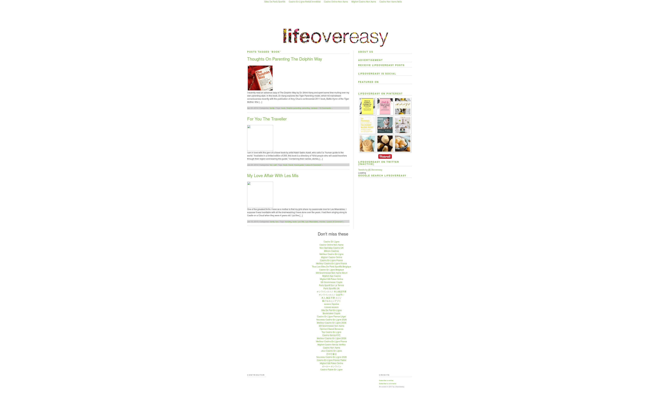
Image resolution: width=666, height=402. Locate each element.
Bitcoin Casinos (331, 250)
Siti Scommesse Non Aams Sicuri (331, 272)
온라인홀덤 (331, 353)
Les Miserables (311, 221)
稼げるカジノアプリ (331, 300)
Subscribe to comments (387, 383)
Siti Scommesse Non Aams (331, 325)
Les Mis (301, 221)
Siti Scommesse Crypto (331, 282)
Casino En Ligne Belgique (331, 269)
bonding (288, 221)
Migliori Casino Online (331, 257)
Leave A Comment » (314, 164)
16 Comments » (325, 108)
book (283, 108)
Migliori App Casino (331, 275)
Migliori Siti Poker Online (331, 278)
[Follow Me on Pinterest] (385, 159)
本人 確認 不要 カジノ (331, 297)
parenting (306, 108)
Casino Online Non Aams (331, 244)
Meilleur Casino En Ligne (331, 253)
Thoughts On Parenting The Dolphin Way (284, 59)
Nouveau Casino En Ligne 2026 (331, 319)
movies (322, 221)
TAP (361, 151)
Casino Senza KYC (331, 335)
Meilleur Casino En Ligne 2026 (331, 322)
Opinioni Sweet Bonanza (331, 328)
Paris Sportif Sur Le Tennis (331, 285)
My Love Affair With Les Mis (272, 175)
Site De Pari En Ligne (331, 310)
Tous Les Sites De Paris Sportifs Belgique (331, 266)
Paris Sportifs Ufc (331, 288)
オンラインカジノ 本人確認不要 (331, 291)
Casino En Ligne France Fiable (331, 360)
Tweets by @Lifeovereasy (370, 169)
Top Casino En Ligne (331, 331)
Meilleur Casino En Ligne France (331, 263)
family (272, 108)
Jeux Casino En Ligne (331, 350)
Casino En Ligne (331, 241)
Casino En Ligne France (331, 260)
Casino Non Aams (331, 347)
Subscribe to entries (386, 380)
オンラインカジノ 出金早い (331, 294)
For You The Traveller (267, 119)
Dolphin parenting (294, 108)
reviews (314, 108)
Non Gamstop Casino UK (331, 247)
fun (271, 164)
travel (290, 164)
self (275, 164)
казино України (331, 303)
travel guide (299, 164)
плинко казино (331, 306)
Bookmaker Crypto (331, 313)
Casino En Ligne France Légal (331, 316)
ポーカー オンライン (331, 366)
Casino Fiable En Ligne (331, 369)
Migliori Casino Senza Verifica (331, 344)
